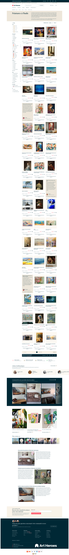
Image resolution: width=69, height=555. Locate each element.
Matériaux (27, 7)
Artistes (23, 7)
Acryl (53, 18)
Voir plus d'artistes (53, 365)
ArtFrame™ (51, 18)
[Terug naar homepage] (16, 5)
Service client (37, 530)
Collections (18, 7)
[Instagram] (16, 540)
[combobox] (32, 5)
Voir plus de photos (51, 379)
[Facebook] (18, 540)
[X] (19, 540)
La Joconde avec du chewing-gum (27, 283)
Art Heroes (48, 530)
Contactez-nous (54, 526)
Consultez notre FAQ (53, 196)
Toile (48, 18)
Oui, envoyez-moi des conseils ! (36, 513)
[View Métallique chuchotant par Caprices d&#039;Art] (50, 390)
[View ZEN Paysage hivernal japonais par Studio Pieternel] (35, 388)
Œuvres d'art (14, 7)
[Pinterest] (17, 540)
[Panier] (56, 5)
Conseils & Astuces (33, 7)
